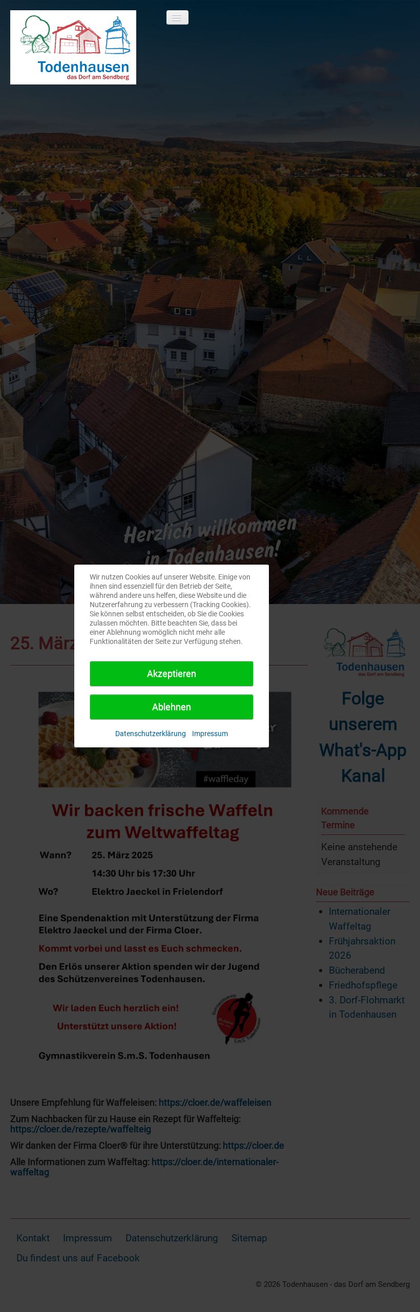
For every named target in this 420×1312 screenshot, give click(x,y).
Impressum (210, 733)
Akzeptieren (171, 673)
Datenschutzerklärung (150, 733)
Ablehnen (171, 706)
